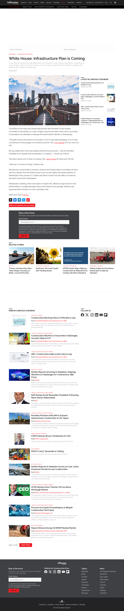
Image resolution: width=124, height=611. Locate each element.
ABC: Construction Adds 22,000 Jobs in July (92, 107)
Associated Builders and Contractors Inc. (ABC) (51, 321)
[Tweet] (23, 200)
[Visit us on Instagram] (92, 315)
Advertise (51, 604)
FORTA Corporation (41, 439)
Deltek (37, 380)
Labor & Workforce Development (42, 333)
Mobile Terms (37, 233)
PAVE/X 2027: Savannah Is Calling (47, 451)
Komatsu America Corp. (43, 421)
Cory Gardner (59, 143)
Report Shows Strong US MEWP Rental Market (53, 528)
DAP (36, 400)
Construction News (25, 54)
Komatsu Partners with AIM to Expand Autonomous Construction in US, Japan (49, 416)
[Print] (10, 200)
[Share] (15, 200)
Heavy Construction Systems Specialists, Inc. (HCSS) (52, 492)
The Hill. (25, 195)
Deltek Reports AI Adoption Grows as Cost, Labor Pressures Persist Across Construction (55, 467)
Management (35, 449)
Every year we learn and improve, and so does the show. (49, 454)
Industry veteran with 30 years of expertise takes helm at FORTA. (52, 441)
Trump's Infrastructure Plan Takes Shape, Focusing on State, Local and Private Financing (20, 270)
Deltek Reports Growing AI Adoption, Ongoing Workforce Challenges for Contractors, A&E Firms (92, 120)
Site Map (82, 604)
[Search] (110, 2)
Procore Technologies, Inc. (44, 513)
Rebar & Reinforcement (39, 433)
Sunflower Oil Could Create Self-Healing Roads (47, 269)
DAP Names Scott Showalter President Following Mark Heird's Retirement (54, 396)
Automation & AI (36, 464)
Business (12, 54)
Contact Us (42, 604)
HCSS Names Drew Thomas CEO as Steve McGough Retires (51, 488)
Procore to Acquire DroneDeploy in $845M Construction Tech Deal (51, 508)
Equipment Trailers (96, 266)
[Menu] (115, 2)
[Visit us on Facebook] (82, 315)
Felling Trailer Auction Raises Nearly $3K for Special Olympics (102, 270)
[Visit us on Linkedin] (96, 315)
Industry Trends (36, 315)
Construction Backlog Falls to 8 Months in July (92, 84)
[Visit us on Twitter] (87, 315)
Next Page (26, 545)
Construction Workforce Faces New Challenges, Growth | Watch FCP (93, 96)
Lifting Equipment (37, 525)
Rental (11, 266)
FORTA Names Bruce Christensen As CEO (51, 436)
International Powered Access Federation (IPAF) (51, 531)
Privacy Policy (48, 233)
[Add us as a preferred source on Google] (28, 200)
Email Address (24, 218)
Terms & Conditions (72, 604)
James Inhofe (51, 159)
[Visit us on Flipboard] (105, 315)
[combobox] (35, 49)
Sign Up (24, 236)
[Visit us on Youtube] (101, 315)
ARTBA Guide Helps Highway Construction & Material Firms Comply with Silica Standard (75, 270)
